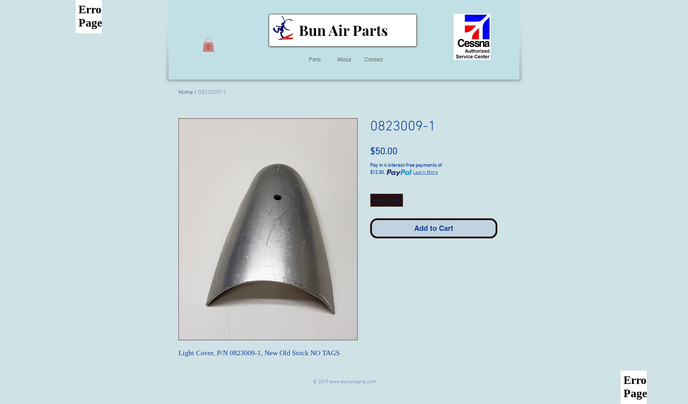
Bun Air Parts (343, 29)
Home (185, 92)
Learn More (425, 173)
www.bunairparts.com (352, 382)
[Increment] (397, 200)
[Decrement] (375, 200)
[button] (208, 45)
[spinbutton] (386, 200)
